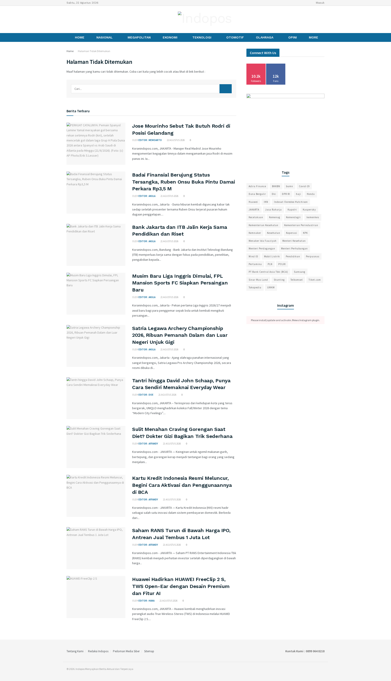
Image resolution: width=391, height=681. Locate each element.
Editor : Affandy (148, 443)
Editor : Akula (146, 196)
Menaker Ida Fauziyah (263, 240)
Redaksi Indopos (98, 651)
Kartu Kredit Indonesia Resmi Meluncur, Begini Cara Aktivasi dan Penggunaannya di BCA (182, 485)
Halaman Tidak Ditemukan (94, 51)
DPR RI (286, 194)
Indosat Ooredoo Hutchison (291, 201)
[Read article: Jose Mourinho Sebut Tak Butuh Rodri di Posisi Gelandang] (96, 144)
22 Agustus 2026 (175, 140)
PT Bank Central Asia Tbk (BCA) (268, 271)
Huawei (253, 201)
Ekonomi (170, 37)
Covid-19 (304, 186)
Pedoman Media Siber (126, 651)
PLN (270, 264)
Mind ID (253, 256)
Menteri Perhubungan (294, 248)
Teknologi (201, 37)
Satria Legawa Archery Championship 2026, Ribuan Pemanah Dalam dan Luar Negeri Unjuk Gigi (180, 335)
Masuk (319, 2)
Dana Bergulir (257, 194)
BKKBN (276, 186)
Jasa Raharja (273, 209)
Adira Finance (257, 186)
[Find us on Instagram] (75, 19)
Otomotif (235, 37)
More (313, 37)
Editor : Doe (145, 394)
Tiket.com (315, 279)
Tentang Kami (75, 651)
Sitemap (149, 651)
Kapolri (292, 209)
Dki (274, 194)
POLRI (282, 264)
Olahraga (264, 37)
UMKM (271, 287)
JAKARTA (254, 209)
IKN (266, 201)
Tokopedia (255, 287)
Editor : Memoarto (150, 140)
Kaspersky (309, 209)
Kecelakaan (256, 217)
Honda (311, 194)
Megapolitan (139, 37)
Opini (292, 37)
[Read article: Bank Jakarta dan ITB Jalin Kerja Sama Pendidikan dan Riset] (96, 245)
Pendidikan (293, 256)
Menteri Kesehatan (294, 240)
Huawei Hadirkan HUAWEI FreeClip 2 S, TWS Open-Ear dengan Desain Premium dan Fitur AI (181, 586)
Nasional (104, 37)
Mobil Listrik (272, 256)
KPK (305, 232)
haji (298, 194)
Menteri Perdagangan (262, 248)
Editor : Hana (146, 600)
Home (79, 37)
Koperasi (291, 232)
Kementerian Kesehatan (263, 225)
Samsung (299, 271)
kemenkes (313, 217)
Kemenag (274, 217)
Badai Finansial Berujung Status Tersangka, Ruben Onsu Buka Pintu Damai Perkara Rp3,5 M (183, 182)
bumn (289, 186)
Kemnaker (255, 232)
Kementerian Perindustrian (301, 225)
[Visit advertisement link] (285, 126)
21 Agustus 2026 (169, 196)
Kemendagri (293, 217)
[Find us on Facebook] (68, 19)
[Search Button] (225, 88)
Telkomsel (297, 279)
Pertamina (255, 264)
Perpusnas (312, 256)
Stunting (279, 279)
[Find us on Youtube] (83, 19)
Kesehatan (273, 232)
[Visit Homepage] (205, 19)
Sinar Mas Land (258, 279)
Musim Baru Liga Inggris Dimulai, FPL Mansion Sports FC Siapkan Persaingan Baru (180, 283)
